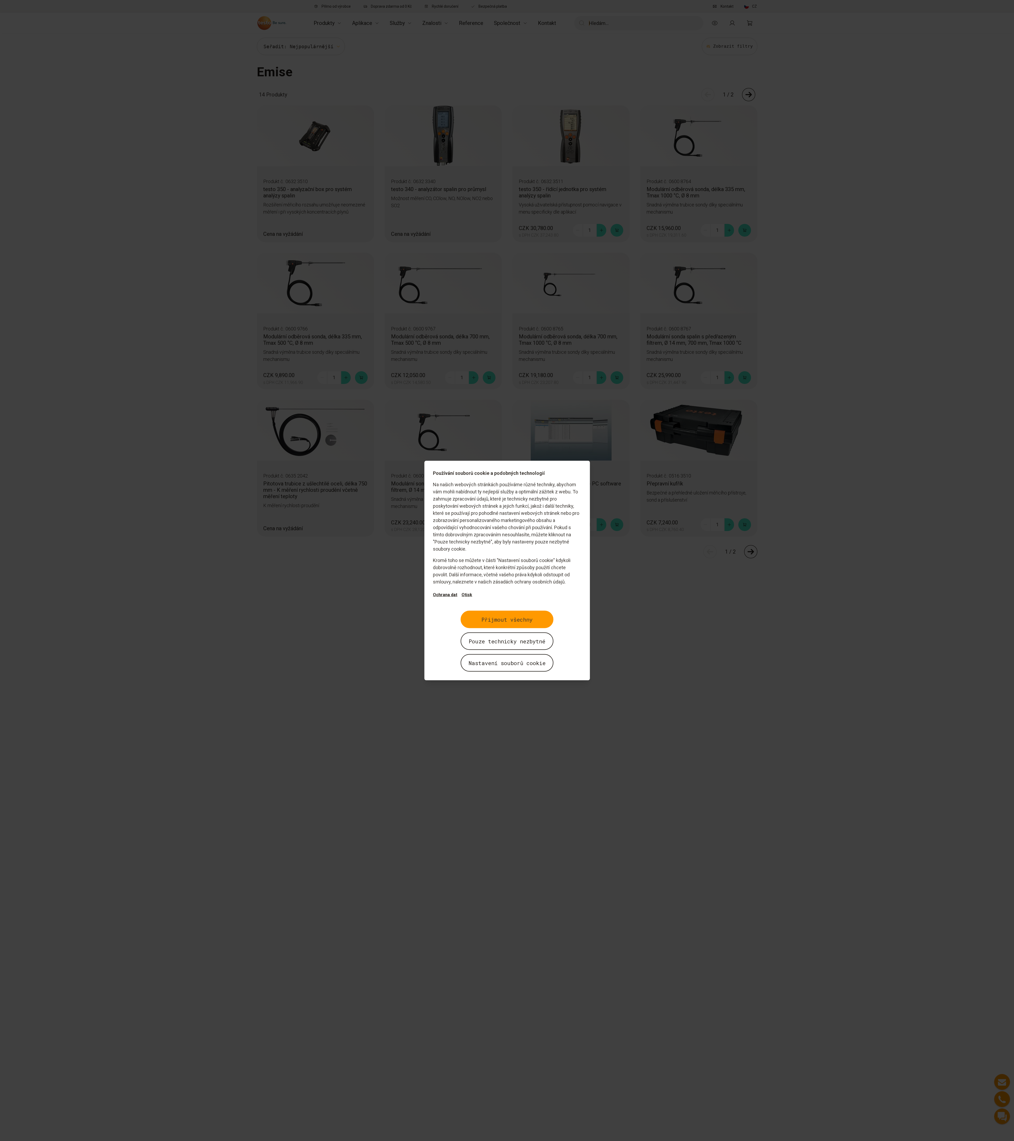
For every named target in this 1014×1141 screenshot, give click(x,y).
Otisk (467, 594)
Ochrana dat (445, 594)
